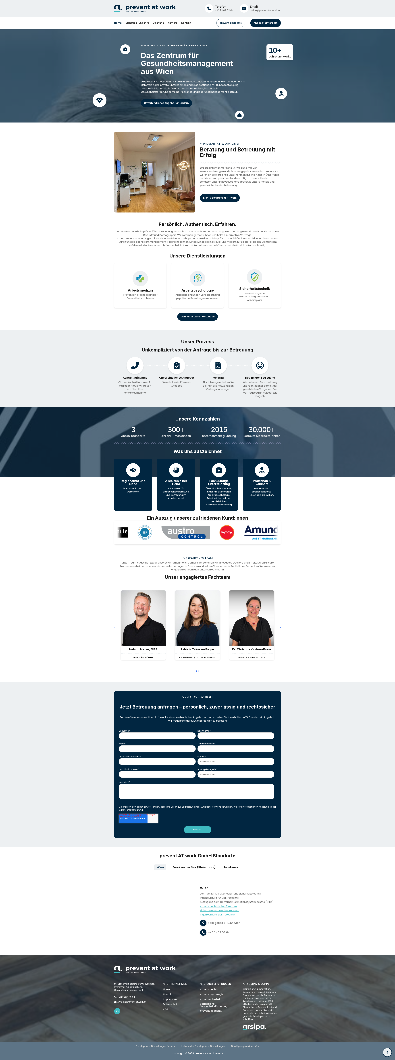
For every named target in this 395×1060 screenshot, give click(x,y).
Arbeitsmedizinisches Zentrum (218, 906)
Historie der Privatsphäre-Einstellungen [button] (203, 1046)
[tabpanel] (197, 911)
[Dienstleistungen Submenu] (147, 23)
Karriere (172, 23)
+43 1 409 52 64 (224, 10)
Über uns (158, 23)
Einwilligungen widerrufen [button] (245, 1046)
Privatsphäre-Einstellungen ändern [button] (155, 1046)
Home (118, 23)
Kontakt (186, 23)
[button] (280, 628)
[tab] (160, 867)
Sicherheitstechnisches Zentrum (219, 910)
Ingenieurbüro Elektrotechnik (217, 914)
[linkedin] (117, 1011)
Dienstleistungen (135, 23)
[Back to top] (387, 1052)
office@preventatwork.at (265, 10)
